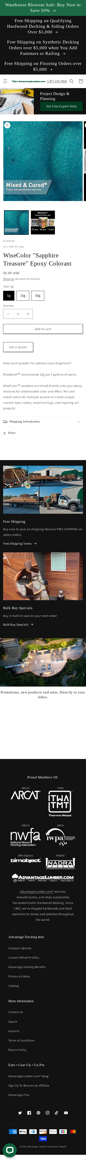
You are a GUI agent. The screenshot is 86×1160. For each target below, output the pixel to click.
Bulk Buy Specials (15, 624)
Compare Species (20, 948)
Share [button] (12, 433)
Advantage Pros (18, 1095)
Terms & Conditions (21, 1040)
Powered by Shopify (57, 1146)
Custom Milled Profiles (23, 957)
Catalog (13, 986)
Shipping (8, 278)
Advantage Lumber (37, 1146)
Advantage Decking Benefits (27, 967)
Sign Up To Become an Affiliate (28, 1085)
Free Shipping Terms (17, 543)
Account (13, 1031)
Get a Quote (18, 347)
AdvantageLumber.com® (37, 891)
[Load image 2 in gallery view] (43, 222)
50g (37, 294)
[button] (5, 81)
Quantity (8, 305)
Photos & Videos (19, 976)
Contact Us (15, 1012)
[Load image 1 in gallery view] (16, 222)
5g (8, 294)
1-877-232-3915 (57, 81)
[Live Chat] (10, 1150)
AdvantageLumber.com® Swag (28, 1076)
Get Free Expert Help (61, 106)
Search (13, 1021)
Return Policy (17, 1050)
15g (22, 294)
